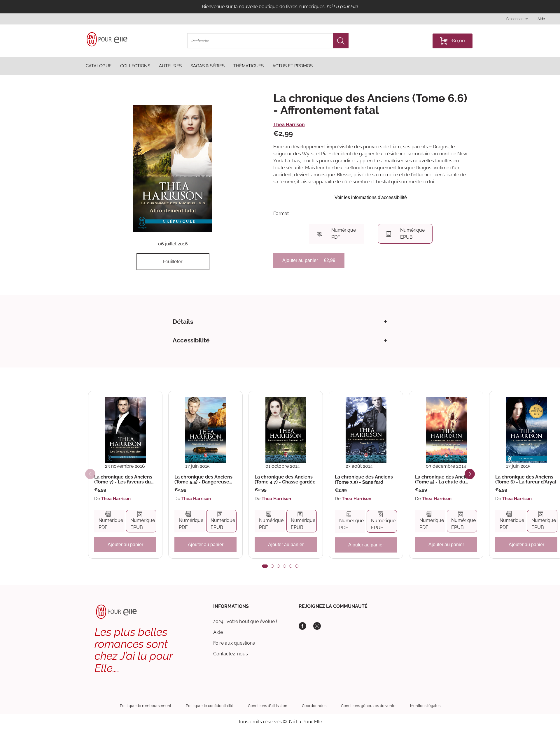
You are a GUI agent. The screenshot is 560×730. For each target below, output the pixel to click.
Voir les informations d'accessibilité (371, 197)
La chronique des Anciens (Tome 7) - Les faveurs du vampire (123, 479)
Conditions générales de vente (368, 705)
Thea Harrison (289, 124)
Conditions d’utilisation (267, 705)
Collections (135, 65)
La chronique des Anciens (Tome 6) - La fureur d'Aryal (525, 479)
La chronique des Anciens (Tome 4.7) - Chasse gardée (285, 479)
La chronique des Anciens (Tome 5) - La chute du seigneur (444, 479)
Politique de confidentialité (209, 705)
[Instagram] (317, 626)
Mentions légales (425, 705)
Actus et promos (292, 65)
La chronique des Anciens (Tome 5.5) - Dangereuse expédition (203, 479)
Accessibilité (191, 340)
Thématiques (248, 65)
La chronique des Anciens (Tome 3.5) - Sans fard (364, 479)
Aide (218, 632)
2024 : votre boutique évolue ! (245, 621)
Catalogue (98, 65)
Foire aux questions (234, 643)
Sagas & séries (207, 65)
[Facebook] (302, 626)
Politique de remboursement (145, 705)
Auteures (170, 65)
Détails (183, 321)
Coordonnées (314, 705)
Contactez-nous (230, 654)
